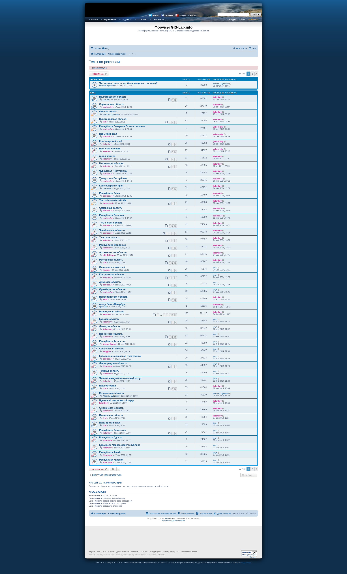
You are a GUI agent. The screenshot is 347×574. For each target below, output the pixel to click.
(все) (159, 552)
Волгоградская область (113, 96)
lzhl (104, 122)
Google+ (182, 15)
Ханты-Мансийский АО (112, 200)
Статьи (94, 19)
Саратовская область (111, 104)
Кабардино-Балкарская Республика (120, 356)
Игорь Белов (109, 344)
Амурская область (110, 282)
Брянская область (110, 148)
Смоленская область (111, 408)
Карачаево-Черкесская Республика (119, 445)
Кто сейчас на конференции (105, 483)
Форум (232, 19)
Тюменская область (111, 222)
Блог (243, 19)
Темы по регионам (104, 62)
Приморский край (109, 422)
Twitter (155, 15)
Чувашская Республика (113, 170)
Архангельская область (113, 252)
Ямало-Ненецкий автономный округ (120, 378)
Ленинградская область (113, 363)
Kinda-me (107, 366)
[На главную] (173, 8)
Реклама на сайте (189, 552)
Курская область (109, 319)
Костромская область (112, 274)
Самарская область (110, 208)
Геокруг (253, 557)
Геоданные (126, 19)
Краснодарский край (111, 185)
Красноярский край (110, 141)
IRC (177, 552)
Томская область (109, 370)
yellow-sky (218, 127)
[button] (256, 74)
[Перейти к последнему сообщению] (230, 84)
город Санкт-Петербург (112, 304)
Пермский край (108, 133)
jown (215, 267)
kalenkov (217, 97)
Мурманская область (111, 393)
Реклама (254, 19)
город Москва (107, 156)
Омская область (108, 111)
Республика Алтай (110, 452)
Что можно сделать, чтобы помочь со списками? (128, 83)
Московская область (111, 163)
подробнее (246, 562)
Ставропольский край (112, 267)
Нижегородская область (113, 119)
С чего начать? (159, 19)
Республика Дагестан (111, 215)
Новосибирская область (113, 296)
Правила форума (99, 68)
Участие (144, 552)
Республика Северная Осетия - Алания (122, 126)
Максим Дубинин (107, 86)
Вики (165, 552)
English (193, 15)
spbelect (103, 307)
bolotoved (108, 203)
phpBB (167, 518)
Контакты (135, 552)
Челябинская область (112, 230)
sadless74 (107, 107)
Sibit (105, 299)
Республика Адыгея (110, 437)
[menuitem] (105, 48)
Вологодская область (111, 311)
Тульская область (109, 237)
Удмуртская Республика (113, 178)
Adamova (107, 329)
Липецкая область (110, 326)
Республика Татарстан (112, 341)
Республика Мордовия (112, 245)
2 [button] (252, 73)
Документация (109, 19)
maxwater (107, 188)
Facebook (168, 15)
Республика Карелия (111, 459)
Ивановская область (111, 415)
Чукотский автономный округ (116, 400)
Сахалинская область (111, 348)
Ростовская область (111, 259)
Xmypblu (107, 351)
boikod (106, 99)
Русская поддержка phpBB (173, 520)
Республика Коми (109, 193)
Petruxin (107, 314)
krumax (106, 270)
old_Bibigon (109, 255)
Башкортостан (107, 385)
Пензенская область (111, 333)
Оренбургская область (112, 289)
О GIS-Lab (141, 19)
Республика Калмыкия (112, 430)
